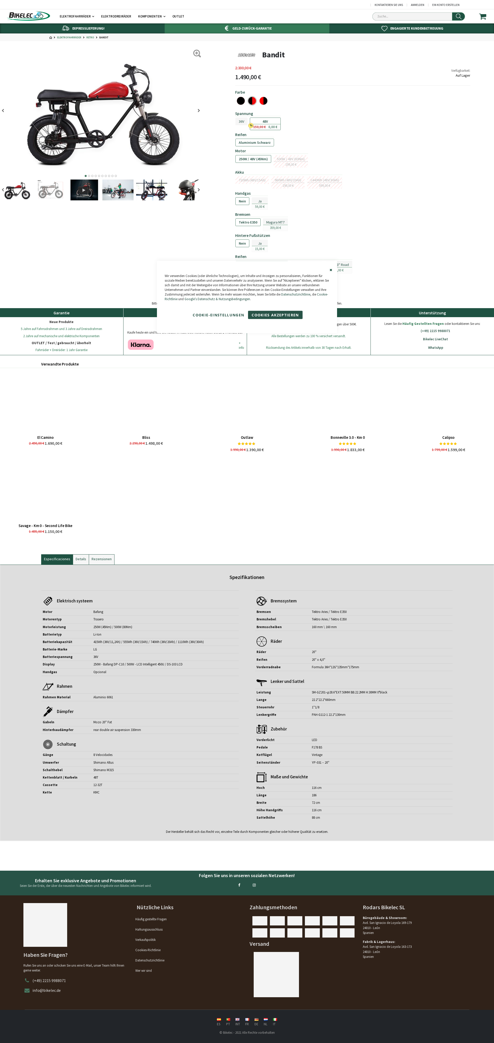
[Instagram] (254, 885)
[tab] (57, 558)
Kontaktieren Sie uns (389, 5)
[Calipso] (448, 401)
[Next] (197, 110)
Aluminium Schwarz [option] (255, 142)
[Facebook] (239, 885)
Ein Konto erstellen (446, 5)
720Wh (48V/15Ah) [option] (252, 180)
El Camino (45, 437)
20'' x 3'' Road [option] (339, 264)
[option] (241, 101)
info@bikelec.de (46, 990)
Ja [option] (260, 201)
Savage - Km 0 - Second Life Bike (45, 525)
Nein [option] (242, 201)
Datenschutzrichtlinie (295, 294)
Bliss (146, 437)
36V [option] (241, 121)
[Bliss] (146, 401)
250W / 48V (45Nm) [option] (253, 159)
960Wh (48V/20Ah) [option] (288, 180)
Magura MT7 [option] (275, 222)
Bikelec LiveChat (435, 339)
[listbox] (352, 101)
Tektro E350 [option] (248, 222)
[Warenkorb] (486, 16)
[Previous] (4, 110)
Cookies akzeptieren (275, 315)
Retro (90, 37)
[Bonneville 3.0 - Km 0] (347, 401)
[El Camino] (45, 401)
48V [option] (265, 121)
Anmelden (417, 5)
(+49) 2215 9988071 (435, 331)
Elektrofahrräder (69, 37)
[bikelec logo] (28, 16)
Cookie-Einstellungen (218, 315)
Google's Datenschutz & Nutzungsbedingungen (217, 299)
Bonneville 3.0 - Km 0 (348, 437)
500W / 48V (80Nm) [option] (291, 159)
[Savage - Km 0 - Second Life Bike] (45, 490)
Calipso (448, 437)
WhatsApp (435, 347)
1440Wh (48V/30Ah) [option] (324, 180)
